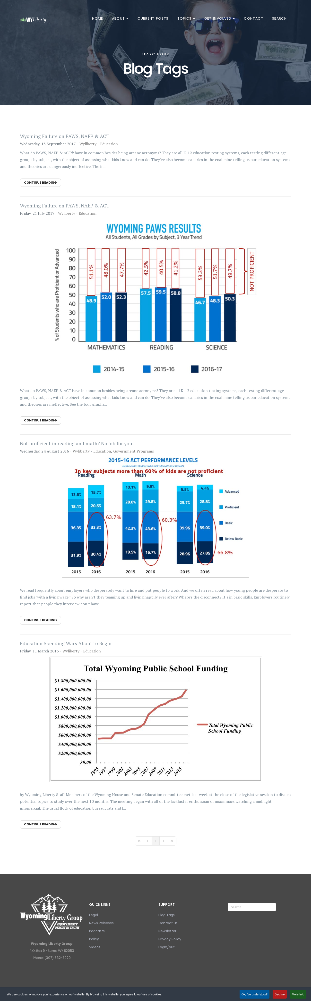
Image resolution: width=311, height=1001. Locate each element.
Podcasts (97, 931)
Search (279, 18)
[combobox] (252, 907)
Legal (93, 915)
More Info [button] (298, 994)
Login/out (166, 947)
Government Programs (133, 451)
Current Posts (153, 18)
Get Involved (218, 18)
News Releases (101, 923)
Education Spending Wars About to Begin (66, 643)
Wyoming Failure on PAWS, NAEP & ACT (64, 136)
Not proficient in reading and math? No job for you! (77, 443)
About (118, 18)
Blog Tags (166, 915)
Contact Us (168, 923)
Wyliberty (87, 143)
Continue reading (40, 182)
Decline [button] (280, 994)
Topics (184, 18)
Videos (94, 947)
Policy (94, 939)
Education (109, 144)
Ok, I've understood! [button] (255, 994)
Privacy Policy (169, 939)
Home (97, 18)
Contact (253, 18)
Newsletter (167, 931)
